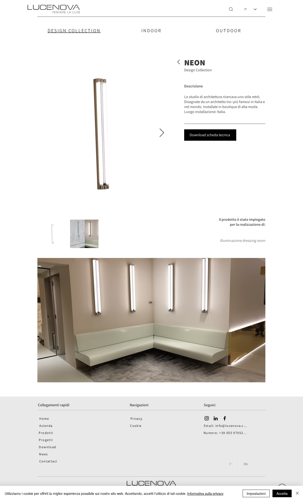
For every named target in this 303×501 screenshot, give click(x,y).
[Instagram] (206, 418)
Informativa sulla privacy (205, 493)
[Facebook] (224, 418)
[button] (269, 9)
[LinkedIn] (215, 418)
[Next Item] (162, 133)
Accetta (282, 493)
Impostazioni (256, 493)
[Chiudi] (297, 493)
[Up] (178, 62)
